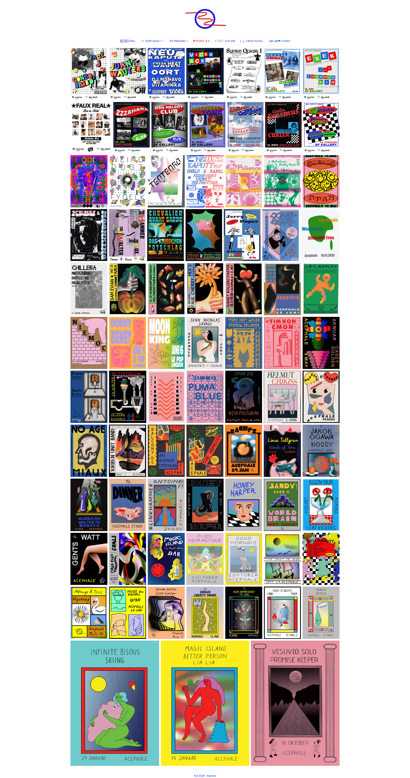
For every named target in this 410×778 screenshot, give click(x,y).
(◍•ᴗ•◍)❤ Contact (279, 40)
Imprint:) (211, 775)
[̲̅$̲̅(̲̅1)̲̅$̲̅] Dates (127, 40)
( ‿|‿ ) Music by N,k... (252, 40)
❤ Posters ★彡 (201, 40)
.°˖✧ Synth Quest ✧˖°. (152, 40)
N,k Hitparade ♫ (179, 40)
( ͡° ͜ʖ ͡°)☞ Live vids (225, 40)
